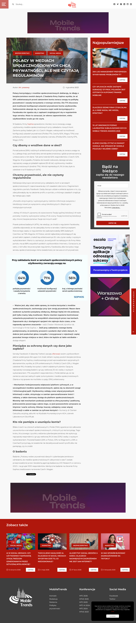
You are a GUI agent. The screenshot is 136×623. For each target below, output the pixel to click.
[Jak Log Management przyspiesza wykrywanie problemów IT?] (110, 57)
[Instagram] (121, 4)
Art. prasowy (24, 87)
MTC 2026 (83, 596)
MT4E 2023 (84, 612)
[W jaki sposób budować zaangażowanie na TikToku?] (115, 541)
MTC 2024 (83, 609)
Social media (55, 53)
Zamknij (112, 616)
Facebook (113, 596)
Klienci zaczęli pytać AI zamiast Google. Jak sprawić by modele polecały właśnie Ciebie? (109, 146)
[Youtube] (127, 4)
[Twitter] (118, 4)
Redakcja (53, 599)
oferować (56, 354)
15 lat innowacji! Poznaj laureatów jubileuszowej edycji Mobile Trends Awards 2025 (110, 128)
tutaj (112, 611)
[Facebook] (114, 4)
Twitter (112, 599)
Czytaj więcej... (116, 207)
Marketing (39, 53)
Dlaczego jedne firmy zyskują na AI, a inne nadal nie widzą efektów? (110, 110)
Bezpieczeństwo (22, 53)
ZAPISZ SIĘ (112, 223)
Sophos (30, 124)
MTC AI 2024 (84, 605)
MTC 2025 (83, 602)
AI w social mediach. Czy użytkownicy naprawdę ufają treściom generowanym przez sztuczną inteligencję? (18, 558)
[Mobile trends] (72, 4)
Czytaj (122, 80)
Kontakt (53, 596)
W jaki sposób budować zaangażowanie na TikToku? (113, 556)
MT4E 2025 (84, 599)
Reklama (53, 602)
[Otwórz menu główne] (4, 4)
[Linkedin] (124, 4)
